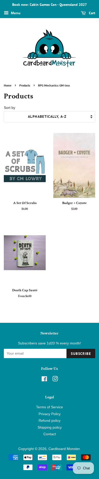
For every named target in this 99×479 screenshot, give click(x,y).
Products (24, 85)
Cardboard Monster (64, 449)
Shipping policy (50, 427)
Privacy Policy (50, 414)
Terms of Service (49, 407)
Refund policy (49, 421)
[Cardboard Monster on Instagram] (55, 380)
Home (7, 85)
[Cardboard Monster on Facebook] (44, 380)
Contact (49, 434)
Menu (15, 13)
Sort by (9, 108)
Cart (91, 13)
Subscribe (81, 353)
